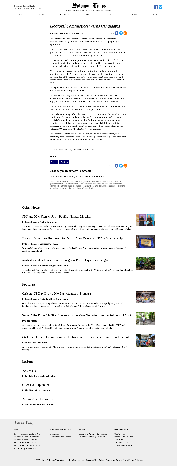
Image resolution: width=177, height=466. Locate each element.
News (41, 14)
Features (110, 14)
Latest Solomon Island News (28, 434)
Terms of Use (121, 442)
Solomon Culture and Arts (27, 445)
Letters (133, 14)
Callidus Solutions (135, 460)
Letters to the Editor (60, 436)
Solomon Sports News (25, 442)
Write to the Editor (123, 436)
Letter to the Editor (93, 176)
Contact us (119, 434)
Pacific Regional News (25, 448)
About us (118, 439)
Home (20, 14)
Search (156, 14)
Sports (87, 14)
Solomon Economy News (26, 436)
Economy (64, 14)
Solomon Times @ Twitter (92, 436)
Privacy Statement (123, 445)
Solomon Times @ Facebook (93, 434)
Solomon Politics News (25, 439)
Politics (64, 162)
